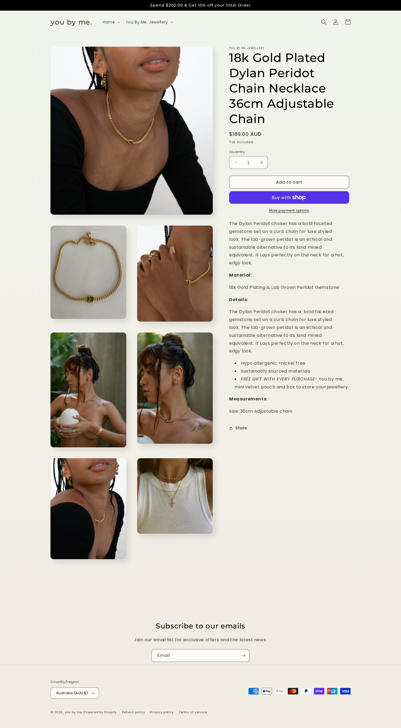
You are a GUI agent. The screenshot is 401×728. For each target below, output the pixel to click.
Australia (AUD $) (72, 693)
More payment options (289, 210)
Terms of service (193, 712)
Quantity (237, 151)
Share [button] (241, 428)
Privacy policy (161, 712)
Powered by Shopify (100, 712)
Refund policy (133, 712)
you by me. (74, 712)
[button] (111, 22)
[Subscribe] (243, 655)
